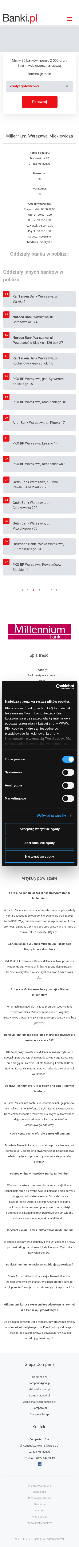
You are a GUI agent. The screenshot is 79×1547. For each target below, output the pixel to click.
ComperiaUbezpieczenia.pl (39, 1401)
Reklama (39, 1504)
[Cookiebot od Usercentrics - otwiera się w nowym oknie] (56, 687)
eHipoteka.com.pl (39, 1389)
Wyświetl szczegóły (51, 815)
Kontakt (39, 1510)
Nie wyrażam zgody (39, 856)
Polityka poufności (39, 1498)
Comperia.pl (39, 1377)
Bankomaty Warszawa (41, 675)
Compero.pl (39, 1408)
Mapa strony (39, 1516)
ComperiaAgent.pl (39, 1383)
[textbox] (39, 86)
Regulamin (39, 1491)
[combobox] (39, 86)
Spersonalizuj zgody (39, 843)
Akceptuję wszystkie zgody (40, 829)
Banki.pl (37, 1538)
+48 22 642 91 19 (44, 1458)
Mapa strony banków (39, 1522)
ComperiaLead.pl (39, 1395)
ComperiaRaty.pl (40, 1414)
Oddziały (41, 669)
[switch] (68, 772)
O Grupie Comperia (39, 1485)
